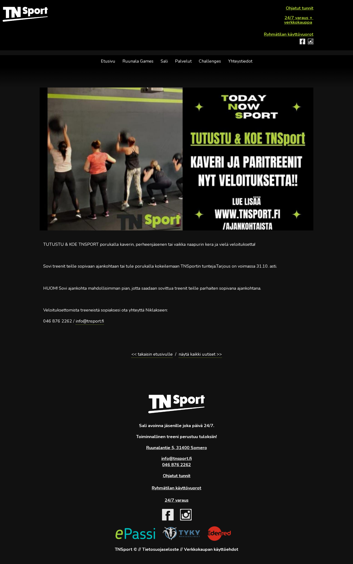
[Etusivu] (25, 14)
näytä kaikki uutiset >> (200, 354)
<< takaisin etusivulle (152, 354)
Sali (164, 61)
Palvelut (183, 61)
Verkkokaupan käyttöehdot (211, 549)
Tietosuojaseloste (160, 549)
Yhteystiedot (240, 61)
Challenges (210, 61)
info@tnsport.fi (90, 321)
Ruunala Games (137, 61)
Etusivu (108, 61)
